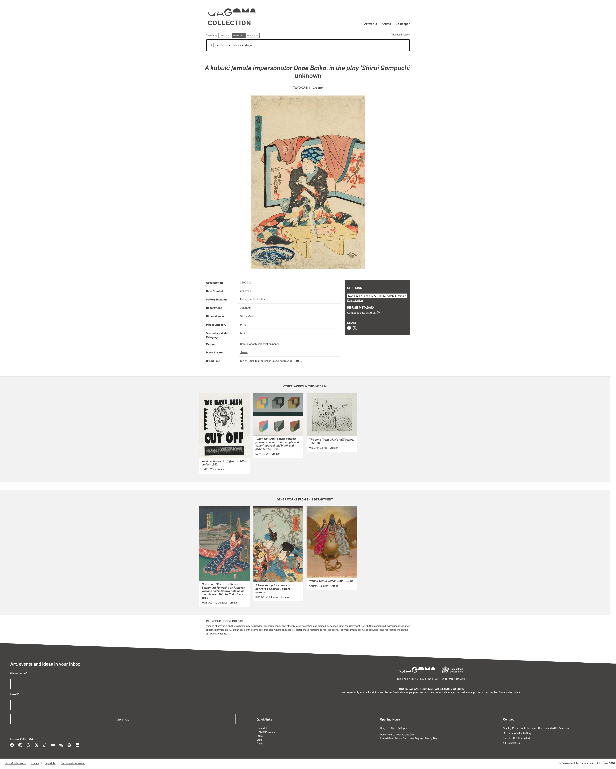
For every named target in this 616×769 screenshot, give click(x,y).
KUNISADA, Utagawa (267, 597)
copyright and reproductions (384, 629)
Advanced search (400, 34)
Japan (244, 352)
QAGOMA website (267, 732)
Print (243, 324)
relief (243, 333)
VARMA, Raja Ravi (319, 585)
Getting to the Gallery (519, 733)
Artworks (370, 24)
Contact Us (514, 742)
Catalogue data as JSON (361, 312)
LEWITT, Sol (262, 453)
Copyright (50, 763)
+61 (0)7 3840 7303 (519, 737)
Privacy (35, 763)
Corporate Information (73, 763)
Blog (259, 739)
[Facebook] (349, 328)
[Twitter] (355, 328)
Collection (229, 22)
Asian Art (245, 307)
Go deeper (403, 24)
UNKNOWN (208, 469)
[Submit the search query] (208, 45)
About (260, 743)
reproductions (330, 629)
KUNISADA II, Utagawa (214, 602)
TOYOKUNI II (301, 88)
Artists (386, 24)
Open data (262, 728)
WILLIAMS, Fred (318, 447)
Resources (252, 35)
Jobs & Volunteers (15, 763)
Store (260, 735)
